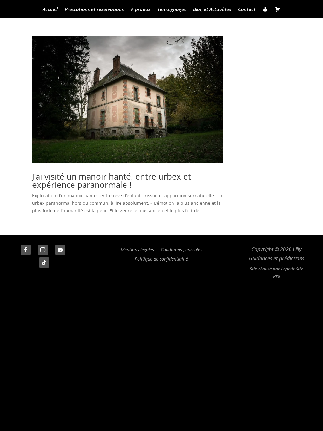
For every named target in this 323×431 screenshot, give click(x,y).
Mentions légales (137, 249)
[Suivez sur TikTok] (44, 262)
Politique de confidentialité (161, 258)
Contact (246, 9)
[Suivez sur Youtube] (60, 250)
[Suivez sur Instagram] (43, 250)
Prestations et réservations (94, 9)
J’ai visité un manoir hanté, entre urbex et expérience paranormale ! (111, 180)
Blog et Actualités (212, 9)
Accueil (50, 9)
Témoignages (171, 9)
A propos (140, 9)
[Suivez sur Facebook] (26, 250)
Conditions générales (181, 249)
